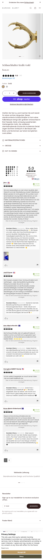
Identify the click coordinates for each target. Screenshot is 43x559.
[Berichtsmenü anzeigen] (37, 265)
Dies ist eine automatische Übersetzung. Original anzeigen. (21, 221)
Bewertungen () (8, 78)
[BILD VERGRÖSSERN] (39, 56)
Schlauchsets (28, 2)
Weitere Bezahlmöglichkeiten (21, 104)
